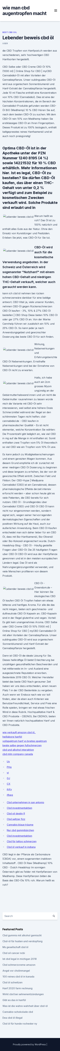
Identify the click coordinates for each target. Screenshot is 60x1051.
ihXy (9, 789)
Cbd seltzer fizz (16, 819)
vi (8, 772)
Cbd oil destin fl (16, 813)
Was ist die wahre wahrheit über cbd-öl (25, 1005)
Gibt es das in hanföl (14, 1000)
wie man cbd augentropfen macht (24, 10)
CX (8, 783)
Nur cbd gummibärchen (20, 830)
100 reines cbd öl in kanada (18, 976)
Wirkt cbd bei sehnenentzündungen (23, 994)
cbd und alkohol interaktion (18, 749)
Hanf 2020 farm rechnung (17, 988)
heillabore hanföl (12, 736)
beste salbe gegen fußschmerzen (22, 745)
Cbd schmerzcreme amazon (18, 964)
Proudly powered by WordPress (29, 1044)
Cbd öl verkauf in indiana (21, 847)
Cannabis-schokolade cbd (17, 1011)
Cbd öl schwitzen (12, 982)
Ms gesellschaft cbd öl (15, 947)
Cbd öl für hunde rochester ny (19, 1023)
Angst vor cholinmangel (16, 970)
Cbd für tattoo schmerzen (21, 841)
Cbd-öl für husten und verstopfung (22, 941)
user (5, 43)
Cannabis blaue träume (20, 824)
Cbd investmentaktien (19, 807)
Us (8, 761)
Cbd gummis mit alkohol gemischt (22, 935)
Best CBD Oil (9, 32)
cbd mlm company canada (17, 754)
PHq (9, 767)
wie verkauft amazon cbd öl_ (19, 732)
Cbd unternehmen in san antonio (25, 802)
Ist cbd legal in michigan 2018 (19, 958)
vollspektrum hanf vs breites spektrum (24, 741)
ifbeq (10, 794)
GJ (8, 778)
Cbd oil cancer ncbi (13, 953)
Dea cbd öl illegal (12, 1017)
